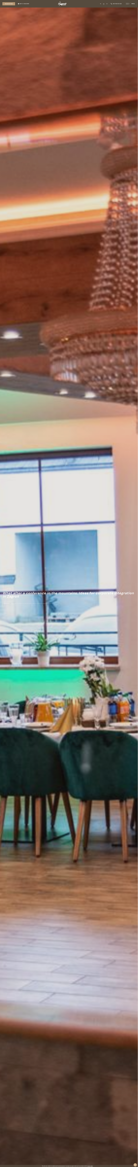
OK (135, 1164)
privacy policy (90, 1165)
